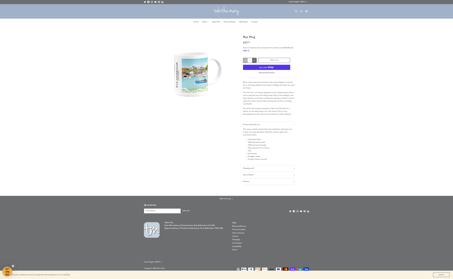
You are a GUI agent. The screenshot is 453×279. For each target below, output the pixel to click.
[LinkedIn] (162, 2)
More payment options (267, 72)
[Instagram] (152, 2)
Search (234, 250)
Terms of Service (238, 233)
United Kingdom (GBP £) (297, 2)
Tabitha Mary (160, 268)
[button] (7, 272)
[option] (197, 72)
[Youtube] (155, 2)
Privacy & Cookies (238, 230)
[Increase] (254, 60)
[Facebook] (148, 2)
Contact (235, 236)
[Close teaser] (13, 266)
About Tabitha (248, 175)
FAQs (234, 223)
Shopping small (248, 168)
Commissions (237, 243)
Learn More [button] (76, 275)
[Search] (296, 11)
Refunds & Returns (239, 226)
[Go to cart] (306, 11)
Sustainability (236, 247)
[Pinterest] (159, 2)
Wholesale (236, 240)
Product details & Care (251, 125)
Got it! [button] (441, 275)
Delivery (246, 182)
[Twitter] (145, 2)
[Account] (301, 11)
